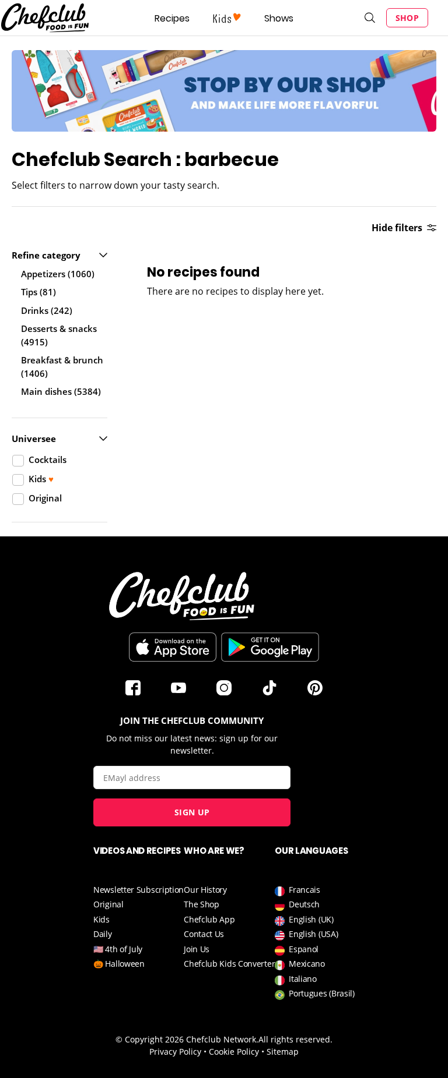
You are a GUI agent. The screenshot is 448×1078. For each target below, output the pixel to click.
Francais (304, 889)
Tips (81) (38, 292)
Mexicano (307, 963)
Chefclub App (209, 919)
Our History (205, 889)
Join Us (196, 949)
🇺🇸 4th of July (117, 949)
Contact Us (204, 933)
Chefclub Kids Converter (229, 963)
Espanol (303, 949)
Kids (101, 919)
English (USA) (313, 933)
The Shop (201, 904)
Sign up (191, 812)
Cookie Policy (234, 1051)
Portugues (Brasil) (322, 993)
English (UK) (311, 919)
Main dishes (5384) (61, 391)
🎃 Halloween (119, 963)
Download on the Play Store (270, 647)
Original (108, 904)
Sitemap (283, 1051)
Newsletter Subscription (138, 889)
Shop (407, 17)
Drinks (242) (46, 310)
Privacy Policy (175, 1051)
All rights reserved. (295, 1039)
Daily (102, 933)
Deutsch (304, 904)
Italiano (303, 978)
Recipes (172, 18)
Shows (278, 18)
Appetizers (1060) (57, 274)
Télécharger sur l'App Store (172, 647)
